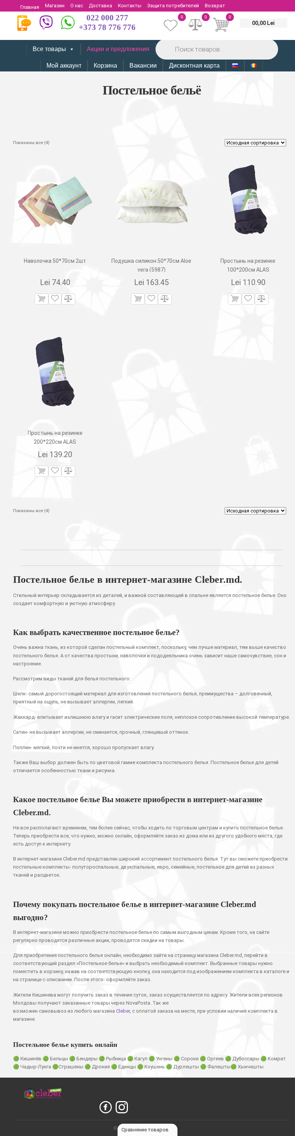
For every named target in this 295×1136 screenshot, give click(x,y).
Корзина (105, 65)
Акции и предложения (118, 49)
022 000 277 (107, 17)
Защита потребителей (173, 5)
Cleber (123, 1011)
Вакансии (143, 65)
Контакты (129, 5)
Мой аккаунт (63, 65)
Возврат (215, 5)
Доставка (100, 5)
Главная (29, 7)
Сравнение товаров (145, 1130)
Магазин (55, 5)
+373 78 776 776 (107, 27)
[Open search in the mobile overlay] (216, 49)
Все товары (49, 49)
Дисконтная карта (194, 65)
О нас (76, 5)
